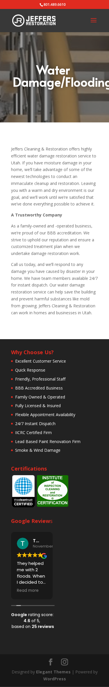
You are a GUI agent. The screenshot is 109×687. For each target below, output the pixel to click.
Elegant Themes (53, 672)
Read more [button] (28, 590)
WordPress (54, 679)
